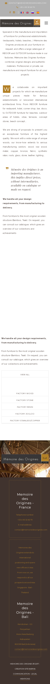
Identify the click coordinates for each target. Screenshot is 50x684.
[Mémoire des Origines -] (20, 23)
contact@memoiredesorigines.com (31, 649)
